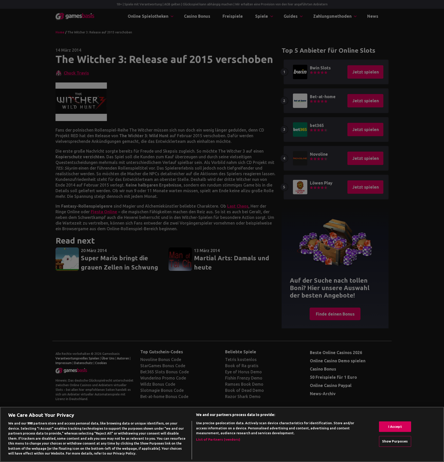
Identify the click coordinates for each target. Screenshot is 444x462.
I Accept (395, 426)
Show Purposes (395, 441)
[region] (222, 434)
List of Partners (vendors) (218, 439)
